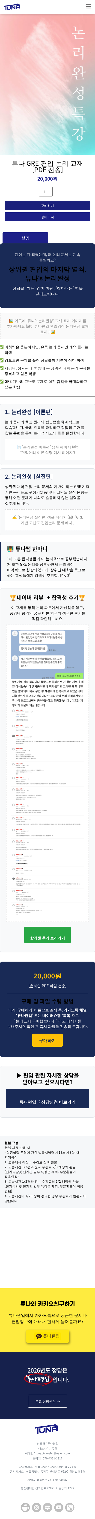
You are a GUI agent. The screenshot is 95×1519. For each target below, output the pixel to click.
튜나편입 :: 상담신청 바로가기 (48, 1102)
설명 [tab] (25, 238)
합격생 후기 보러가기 (47, 937)
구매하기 (47, 205)
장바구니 (47, 216)
